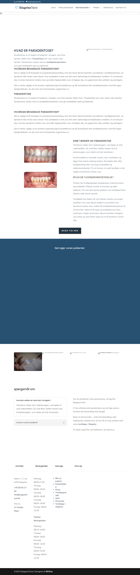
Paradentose (38, 58)
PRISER (96, 8)
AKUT (53, 8)
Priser (57, 489)
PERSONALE (108, 8)
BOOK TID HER (70, 231)
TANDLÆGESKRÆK (65, 8)
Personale (59, 501)
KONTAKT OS (121, 8)
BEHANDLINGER (82, 8)
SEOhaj (49, 571)
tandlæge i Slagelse (87, 424)
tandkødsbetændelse (56, 62)
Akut (57, 498)
